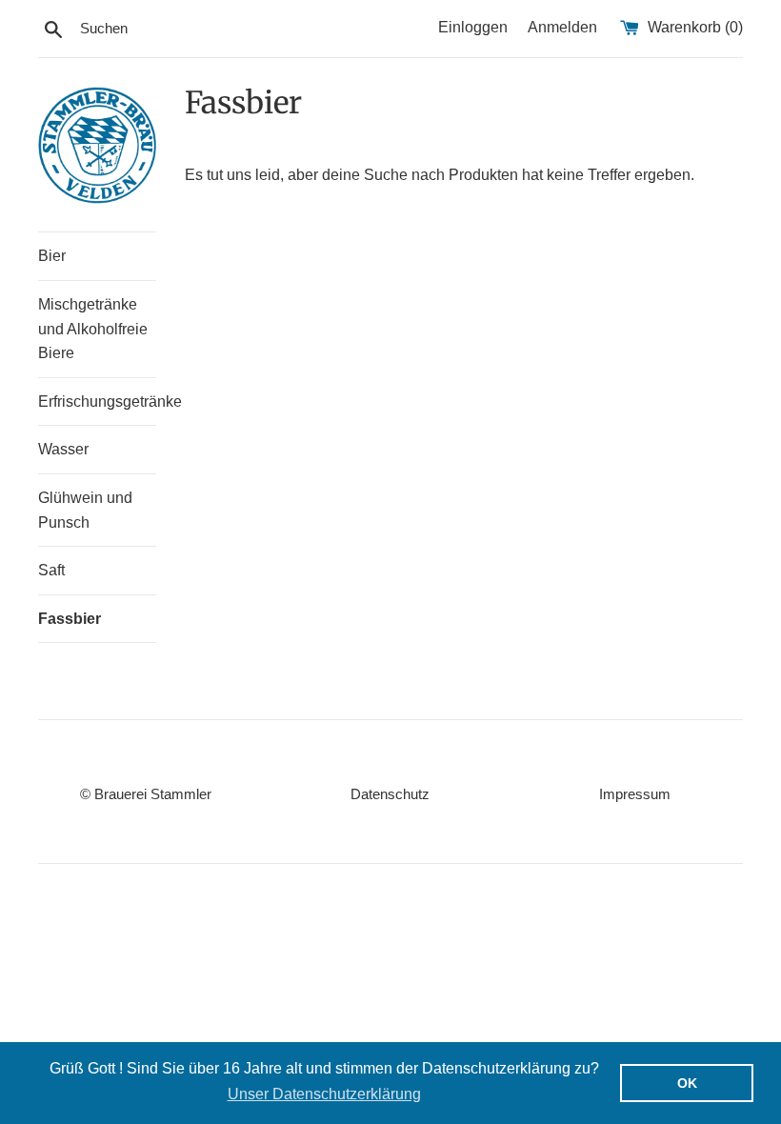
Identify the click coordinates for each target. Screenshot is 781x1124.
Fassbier (69, 619)
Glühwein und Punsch (85, 510)
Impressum (635, 794)
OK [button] (687, 1083)
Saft (51, 570)
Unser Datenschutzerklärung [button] (324, 1094)
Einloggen (473, 27)
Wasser (63, 449)
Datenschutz (390, 794)
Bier (52, 256)
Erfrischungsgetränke (97, 401)
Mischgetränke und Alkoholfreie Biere (93, 328)
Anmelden (562, 27)
